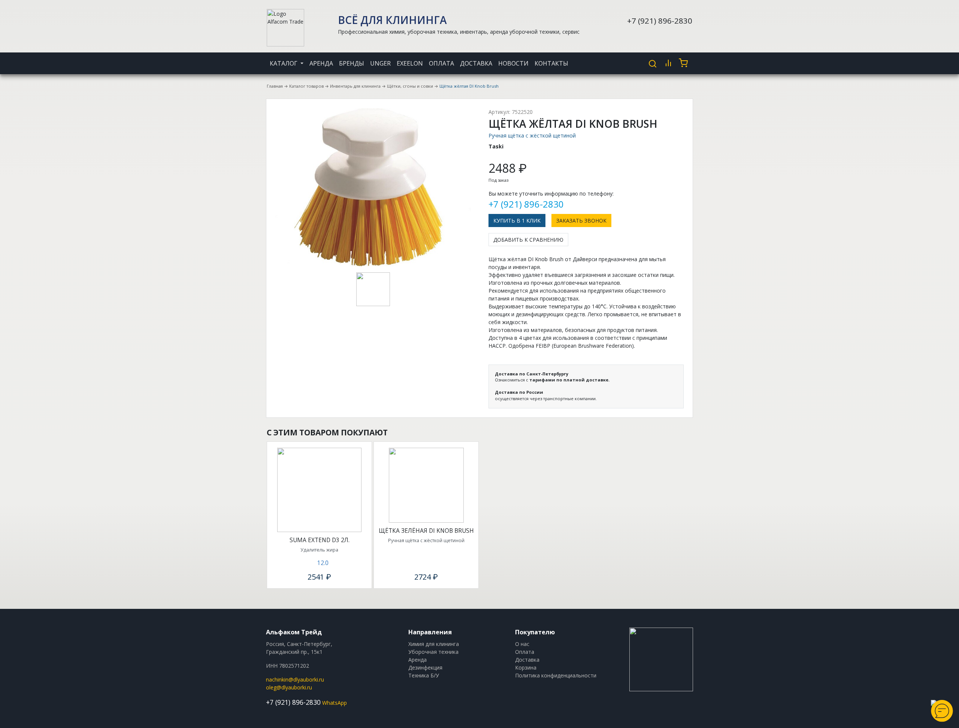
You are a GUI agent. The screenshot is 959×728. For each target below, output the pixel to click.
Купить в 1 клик (517, 220)
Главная (275, 86)
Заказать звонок (581, 220)
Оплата (441, 63)
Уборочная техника (433, 651)
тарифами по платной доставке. (569, 380)
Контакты (551, 63)
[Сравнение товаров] (668, 62)
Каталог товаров (306, 86)
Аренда (321, 63)
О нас (522, 643)
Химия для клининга (433, 643)
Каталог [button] (284, 63)
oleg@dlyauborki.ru (289, 687)
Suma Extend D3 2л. (320, 540)
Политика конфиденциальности (555, 675)
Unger (380, 63)
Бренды (351, 63)
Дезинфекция (425, 667)
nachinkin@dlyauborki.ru (295, 679)
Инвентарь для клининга (355, 86)
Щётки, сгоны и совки (410, 86)
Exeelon (410, 63)
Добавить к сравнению (528, 239)
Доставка (476, 63)
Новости (513, 63)
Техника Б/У (423, 675)
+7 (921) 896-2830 (659, 20)
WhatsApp (334, 702)
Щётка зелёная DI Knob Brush (426, 531)
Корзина (525, 667)
